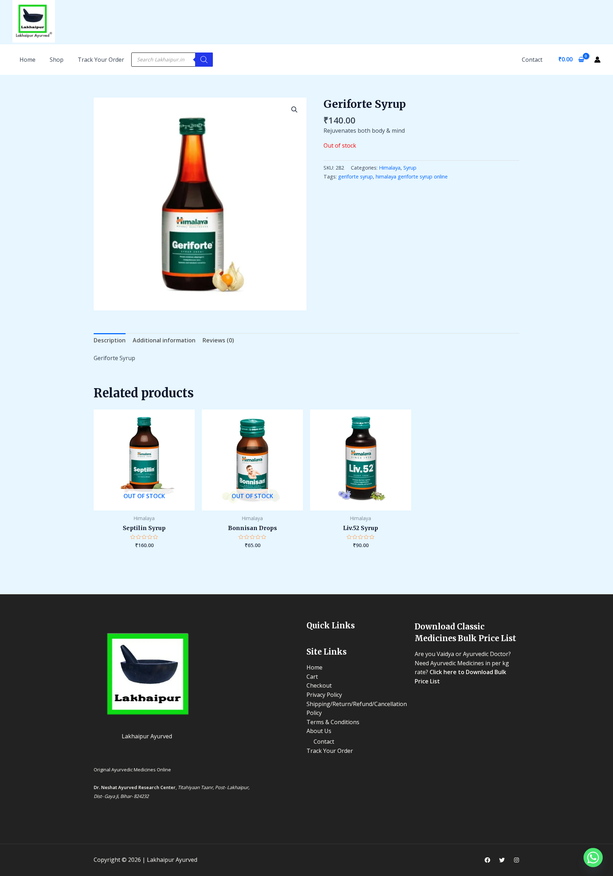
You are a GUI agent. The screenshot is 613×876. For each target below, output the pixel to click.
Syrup (409, 167)
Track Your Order (101, 60)
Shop (56, 60)
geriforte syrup (355, 176)
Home (314, 667)
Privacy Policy (324, 695)
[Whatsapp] (593, 857)
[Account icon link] (597, 59)
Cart (312, 677)
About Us (318, 731)
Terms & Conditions (332, 722)
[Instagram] (516, 860)
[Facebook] (487, 860)
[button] (294, 109)
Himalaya (390, 167)
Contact (532, 60)
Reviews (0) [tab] (218, 340)
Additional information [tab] (164, 340)
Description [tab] (110, 340)
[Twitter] (502, 860)
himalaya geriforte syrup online (412, 176)
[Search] (204, 60)
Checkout (319, 685)
